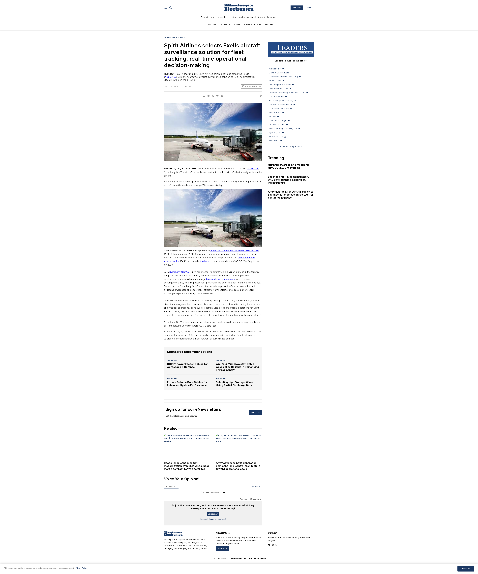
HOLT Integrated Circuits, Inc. (283, 100)
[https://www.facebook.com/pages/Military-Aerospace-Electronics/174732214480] (269, 544)
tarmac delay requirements (220, 279)
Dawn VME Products (279, 72)
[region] (213, 492)
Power (237, 24)
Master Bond (275, 112)
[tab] (171, 487)
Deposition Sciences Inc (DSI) (283, 76)
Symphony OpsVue (179, 272)
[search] (171, 8)
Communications (252, 24)
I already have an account (213, 519)
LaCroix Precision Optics (280, 104)
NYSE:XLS (170, 77)
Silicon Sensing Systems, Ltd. (283, 128)
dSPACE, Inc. (275, 80)
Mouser (272, 116)
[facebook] (204, 95)
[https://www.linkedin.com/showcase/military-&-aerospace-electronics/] (272, 544)
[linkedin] (208, 95)
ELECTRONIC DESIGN (257, 558)
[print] (261, 95)
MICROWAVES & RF (238, 558)
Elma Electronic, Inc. (278, 88)
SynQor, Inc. (275, 132)
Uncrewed (225, 24)
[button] (166, 8)
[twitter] (213, 95)
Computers (210, 24)
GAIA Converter (276, 96)
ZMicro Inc (274, 140)
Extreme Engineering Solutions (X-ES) (287, 92)
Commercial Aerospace (175, 38)
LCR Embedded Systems (280, 108)
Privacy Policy (81, 568)
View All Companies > (291, 146)
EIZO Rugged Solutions (280, 84)
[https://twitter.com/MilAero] (276, 544)
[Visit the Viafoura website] (255, 499)
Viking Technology (278, 136)
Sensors (269, 24)
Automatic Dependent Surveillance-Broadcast (234, 250)
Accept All (466, 569)
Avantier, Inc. (275, 68)
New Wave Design (278, 120)
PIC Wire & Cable (277, 124)
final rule (204, 261)
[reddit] (217, 95)
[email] (222, 95)
